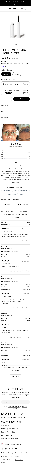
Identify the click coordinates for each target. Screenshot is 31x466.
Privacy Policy (7, 453)
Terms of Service (14, 407)
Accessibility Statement (11, 456)
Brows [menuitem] (21, 194)
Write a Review (23, 204)
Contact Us (5, 425)
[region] (15, 132)
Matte (17, 74)
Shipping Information (9, 429)
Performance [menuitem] (24, 191)
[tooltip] (21, 169)
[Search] (23, 8)
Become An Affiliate (9, 432)
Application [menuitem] (6, 191)
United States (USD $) (12, 444)
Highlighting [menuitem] (12, 194)
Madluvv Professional (9, 438)
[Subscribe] (28, 402)
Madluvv (10, 460)
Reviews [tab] (5, 199)
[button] (9, 58)
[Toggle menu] (2, 8)
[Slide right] (18, 44)
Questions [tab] (15, 199)
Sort (13, 211)
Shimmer (6, 74)
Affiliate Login (7, 435)
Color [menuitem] (15, 191)
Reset (17, 370)
